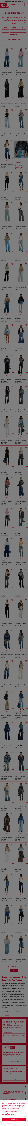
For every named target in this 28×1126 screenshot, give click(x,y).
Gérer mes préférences (7, 1111)
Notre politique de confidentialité (10, 1113)
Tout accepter (14, 1119)
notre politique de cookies (8, 1114)
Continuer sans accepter (14, 1123)
